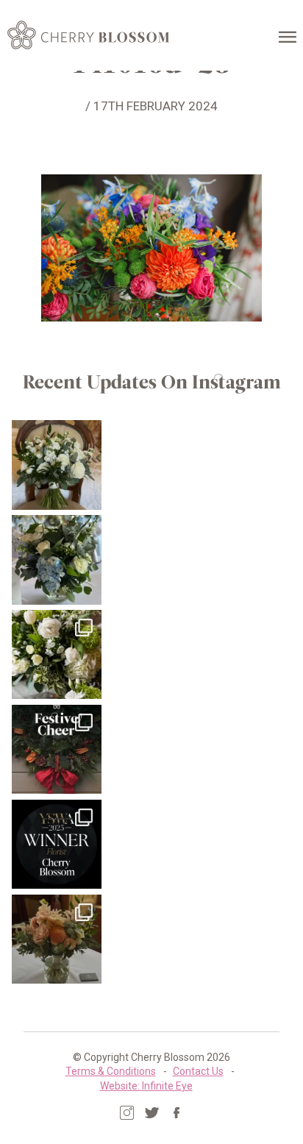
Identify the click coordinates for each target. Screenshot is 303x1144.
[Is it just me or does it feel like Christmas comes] (56, 749)
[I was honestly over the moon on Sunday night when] (56, 844)
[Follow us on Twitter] (151, 1112)
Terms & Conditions (110, 1071)
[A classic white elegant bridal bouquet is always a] (56, 464)
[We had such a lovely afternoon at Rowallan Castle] (56, 939)
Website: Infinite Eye (146, 1086)
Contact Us (198, 1071)
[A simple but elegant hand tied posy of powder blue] (56, 559)
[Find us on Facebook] (176, 1112)
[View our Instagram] (126, 1112)
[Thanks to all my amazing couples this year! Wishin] (56, 654)
